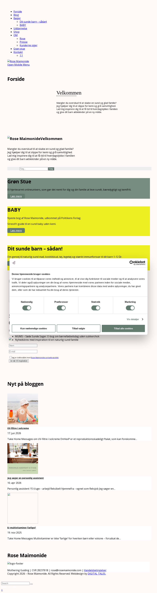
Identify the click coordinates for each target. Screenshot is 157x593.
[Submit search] (31, 584)
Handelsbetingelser (95, 570)
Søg (51, 169)
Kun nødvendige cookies (33, 328)
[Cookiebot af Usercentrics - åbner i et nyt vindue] (131, 262)
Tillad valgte (78, 328)
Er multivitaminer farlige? (21, 527)
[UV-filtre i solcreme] (22, 423)
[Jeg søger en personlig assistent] (22, 473)
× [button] (2, 590)
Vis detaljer (133, 319)
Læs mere (16, 196)
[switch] (61, 307)
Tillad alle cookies (123, 328)
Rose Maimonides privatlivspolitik (44, 357)
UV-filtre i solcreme (18, 428)
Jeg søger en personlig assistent (25, 478)
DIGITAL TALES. (97, 573)
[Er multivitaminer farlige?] (22, 522)
